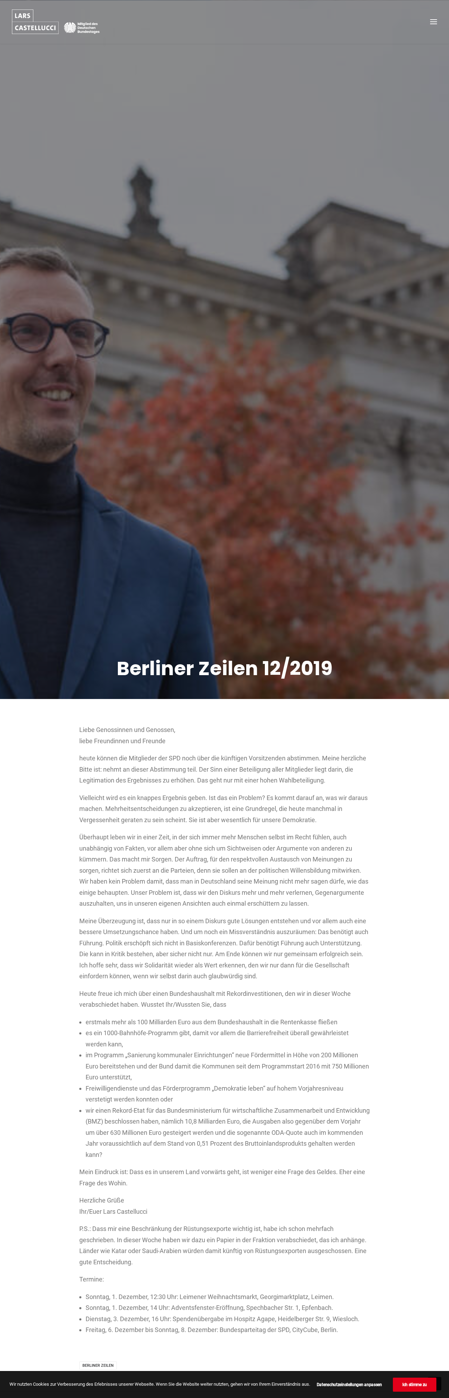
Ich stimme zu (414, 1384)
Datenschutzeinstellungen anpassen (349, 1384)
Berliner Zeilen (98, 1365)
